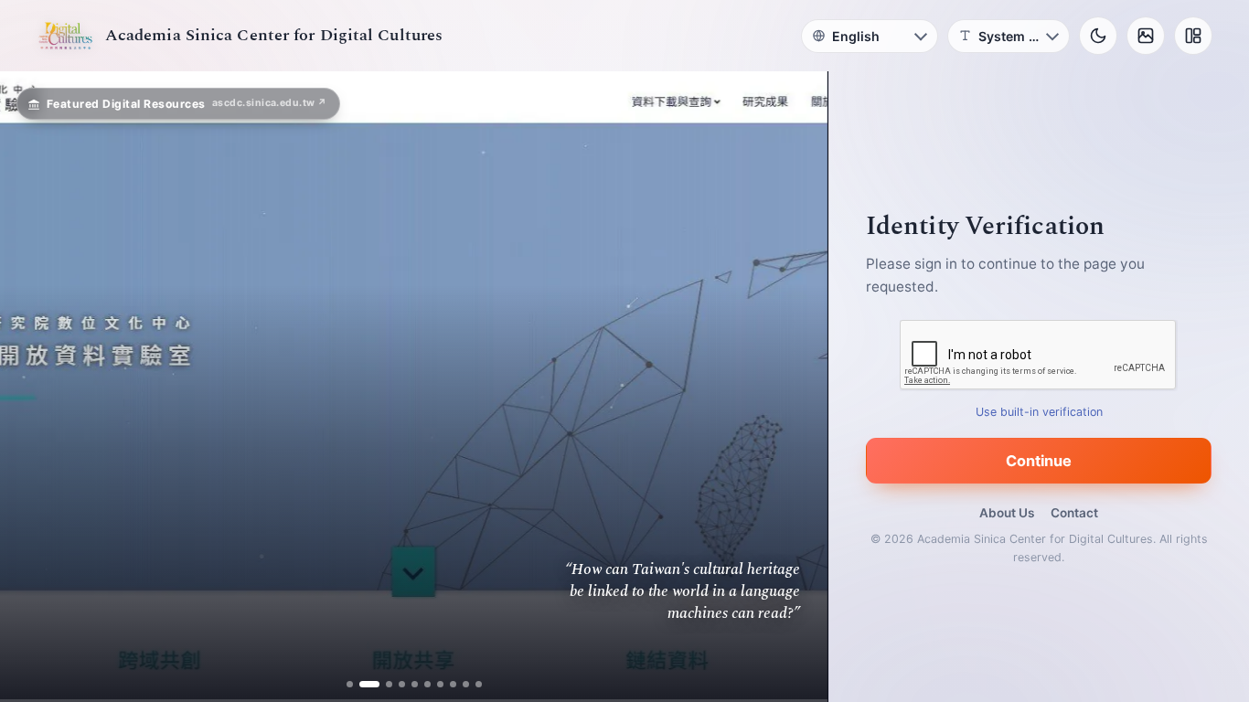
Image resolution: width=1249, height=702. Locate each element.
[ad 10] (478, 684)
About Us (1006, 512)
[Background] (1145, 35)
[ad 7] (440, 684)
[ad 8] (453, 684)
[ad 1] (350, 684)
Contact (1074, 512)
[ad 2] (362, 684)
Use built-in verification (1039, 412)
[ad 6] (427, 684)
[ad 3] (382, 684)
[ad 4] (402, 684)
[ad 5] (414, 684)
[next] (794, 387)
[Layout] (1193, 35)
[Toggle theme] (1098, 35)
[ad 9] (466, 684)
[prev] (33, 387)
